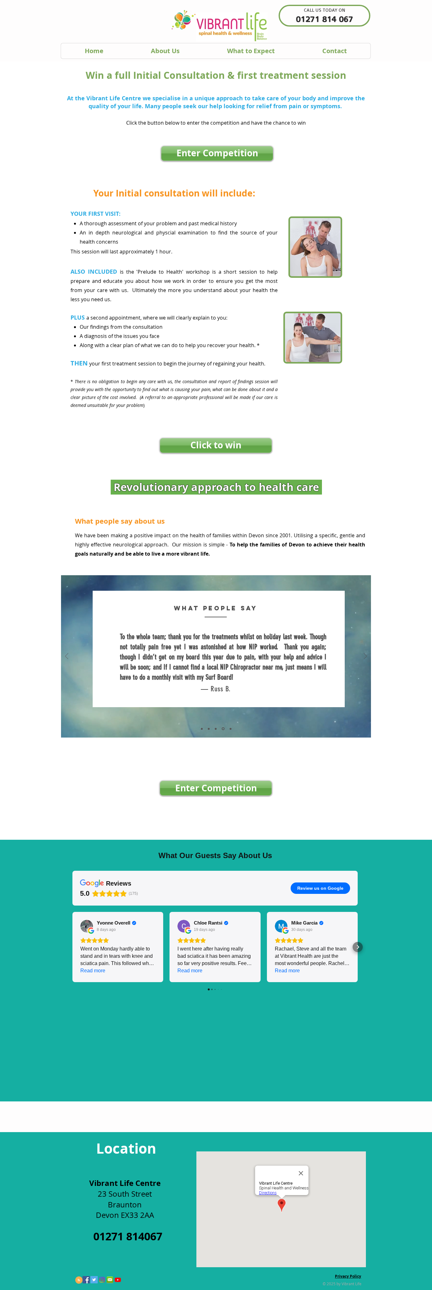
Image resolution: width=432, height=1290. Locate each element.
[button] (72, 947)
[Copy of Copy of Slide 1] (216, 729)
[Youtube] (117, 1279)
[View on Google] (86, 926)
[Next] (365, 656)
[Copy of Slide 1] (209, 729)
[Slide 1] (202, 729)
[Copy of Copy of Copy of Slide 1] (223, 729)
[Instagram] (102, 1279)
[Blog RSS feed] (79, 1280)
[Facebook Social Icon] (86, 1279)
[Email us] (110, 1279)
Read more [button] (92, 970)
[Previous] (66, 656)
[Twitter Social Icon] (94, 1279)
